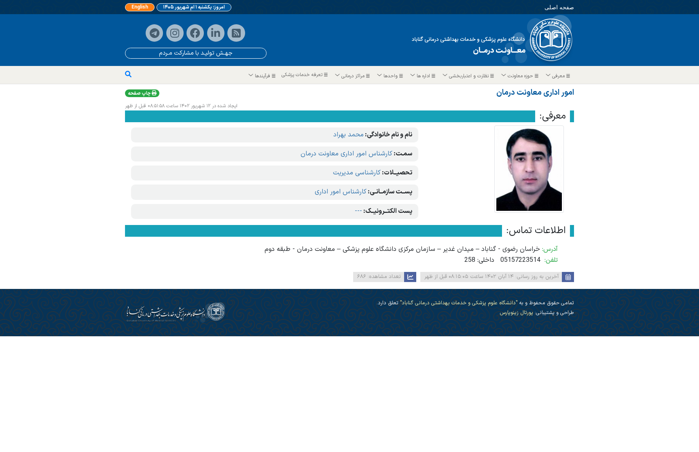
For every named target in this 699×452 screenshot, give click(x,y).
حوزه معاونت (520, 76)
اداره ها (423, 76)
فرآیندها (262, 76)
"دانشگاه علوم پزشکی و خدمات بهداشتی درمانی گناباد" (457, 303)
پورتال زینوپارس (516, 312)
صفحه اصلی (559, 7)
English (139, 7)
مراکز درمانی (353, 76)
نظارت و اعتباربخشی (468, 76)
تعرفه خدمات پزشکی (303, 75)
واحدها (390, 76)
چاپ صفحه (140, 93)
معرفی (558, 76)
